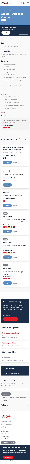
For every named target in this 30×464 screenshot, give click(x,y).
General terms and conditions (7, 424)
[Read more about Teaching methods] (15, 344)
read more (15, 162)
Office (14, 10)
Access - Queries (7, 216)
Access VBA (6, 192)
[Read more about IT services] (15, 359)
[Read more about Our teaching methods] (15, 335)
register (7, 32)
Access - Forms (7, 242)
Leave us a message (11, 319)
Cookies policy (4, 427)
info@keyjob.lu (8, 313)
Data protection (4, 426)
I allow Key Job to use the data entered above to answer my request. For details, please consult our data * (14, 399)
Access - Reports (7, 268)
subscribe (6, 394)
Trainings (3, 10)
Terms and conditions (23, 34)
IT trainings (9, 10)
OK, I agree (9, 457)
